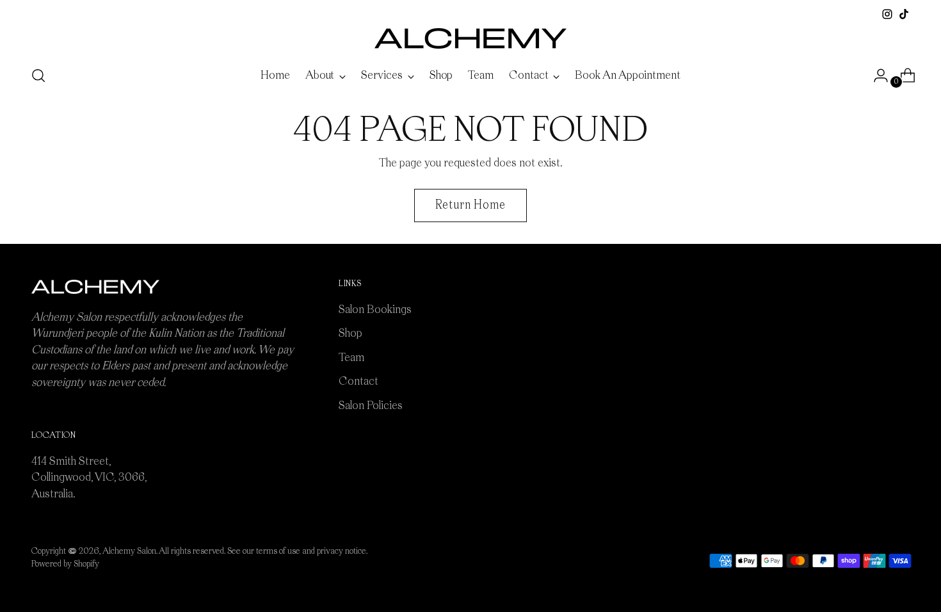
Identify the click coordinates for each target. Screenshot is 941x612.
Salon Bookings (375, 309)
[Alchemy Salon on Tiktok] (904, 14)
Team (351, 357)
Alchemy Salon (129, 551)
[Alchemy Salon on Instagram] (887, 14)
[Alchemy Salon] (470, 38)
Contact (358, 381)
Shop (350, 333)
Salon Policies (371, 405)
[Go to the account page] (876, 75)
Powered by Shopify (65, 564)
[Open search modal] (38, 75)
